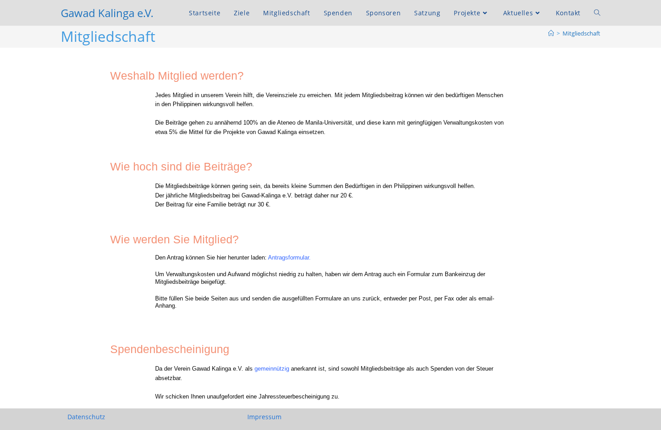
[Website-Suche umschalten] (597, 13)
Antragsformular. (289, 257)
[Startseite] (551, 33)
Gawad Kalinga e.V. (107, 12)
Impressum (264, 416)
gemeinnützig (272, 368)
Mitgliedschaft (581, 33)
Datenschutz (86, 416)
